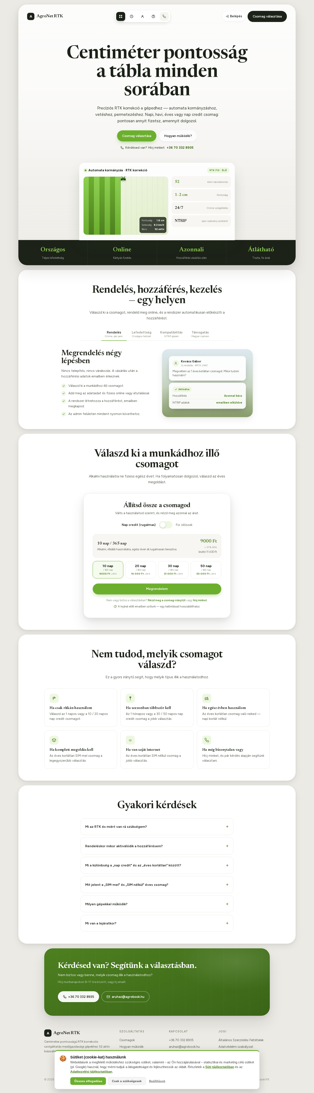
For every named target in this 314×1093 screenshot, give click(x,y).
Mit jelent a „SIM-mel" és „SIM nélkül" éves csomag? (126, 884)
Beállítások (157, 1081)
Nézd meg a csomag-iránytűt (167, 600)
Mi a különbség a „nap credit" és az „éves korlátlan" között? (133, 865)
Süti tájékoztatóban (219, 1067)
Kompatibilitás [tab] (171, 334)
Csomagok (127, 1040)
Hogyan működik (131, 1047)
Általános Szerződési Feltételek (241, 1040)
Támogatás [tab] (200, 334)
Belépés (236, 16)
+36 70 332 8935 (81, 997)
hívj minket (200, 600)
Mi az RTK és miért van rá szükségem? (116, 826)
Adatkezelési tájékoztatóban (91, 1071)
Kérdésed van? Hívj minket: (159, 148)
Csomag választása (267, 16)
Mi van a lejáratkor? (100, 923)
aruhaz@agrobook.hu (128, 997)
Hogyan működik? (178, 136)
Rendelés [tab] (114, 334)
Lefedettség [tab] (141, 334)
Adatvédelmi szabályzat (236, 1047)
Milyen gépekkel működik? (106, 904)
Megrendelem (157, 589)
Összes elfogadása (88, 1081)
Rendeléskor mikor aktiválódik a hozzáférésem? (124, 846)
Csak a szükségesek (127, 1081)
